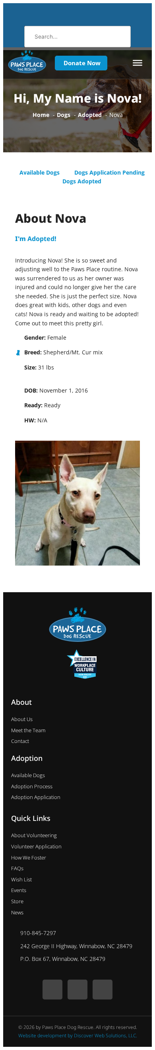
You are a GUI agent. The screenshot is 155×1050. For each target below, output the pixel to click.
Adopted (40, 238)
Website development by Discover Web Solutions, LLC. (77, 1035)
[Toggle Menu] (137, 63)
